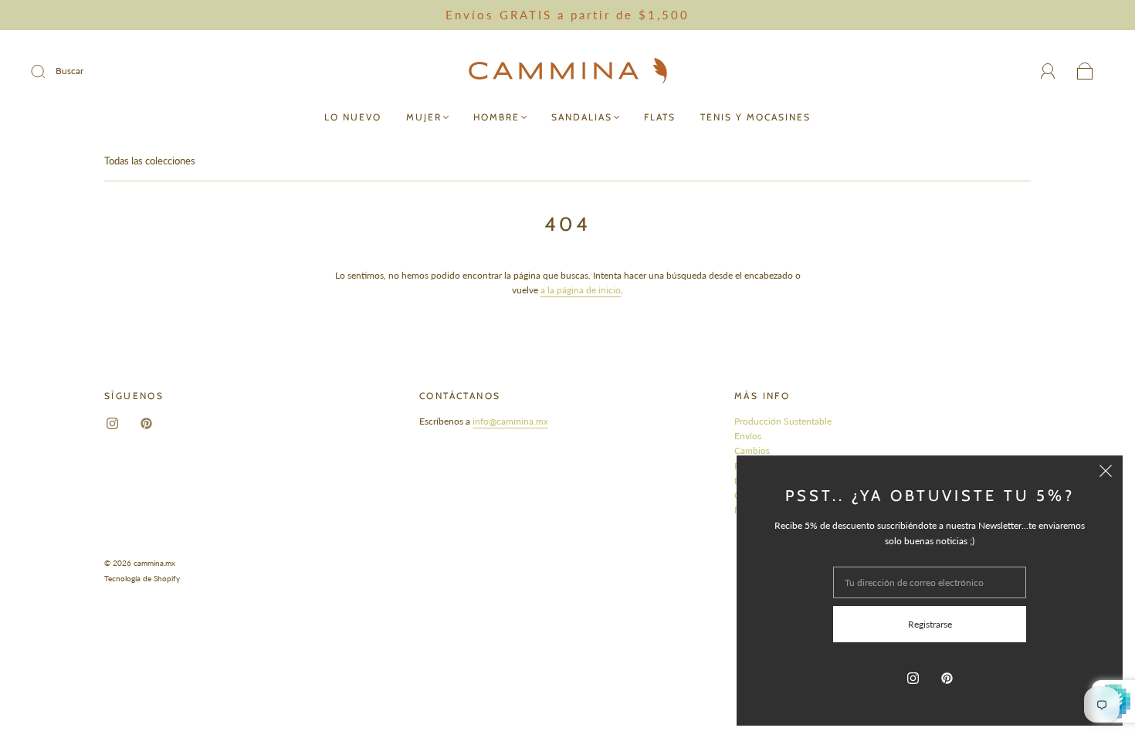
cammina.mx (154, 562)
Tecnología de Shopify (142, 578)
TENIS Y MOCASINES (755, 117)
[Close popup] (1106, 472)
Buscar (69, 70)
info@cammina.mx (510, 421)
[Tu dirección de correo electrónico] (929, 582)
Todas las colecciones (149, 160)
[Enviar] (48, 71)
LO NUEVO (352, 117)
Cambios (752, 450)
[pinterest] (146, 423)
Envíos (747, 436)
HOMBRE (496, 117)
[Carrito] (1085, 72)
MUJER (424, 117)
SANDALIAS (581, 117)
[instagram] (112, 423)
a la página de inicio (580, 290)
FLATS (660, 117)
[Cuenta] (1048, 71)
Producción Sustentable (783, 421)
